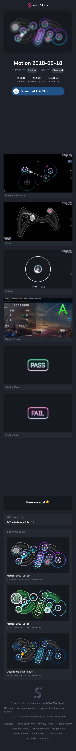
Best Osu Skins (41, 728)
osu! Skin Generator (38, 738)
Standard (58, 70)
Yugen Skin (59, 728)
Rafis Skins (38, 733)
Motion (32, 70)
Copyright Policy (20, 728)
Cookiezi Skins (20, 733)
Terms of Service (25, 723)
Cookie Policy (64, 723)
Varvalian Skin (55, 733)
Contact (8, 723)
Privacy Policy (45, 723)
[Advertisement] (26, 128)
